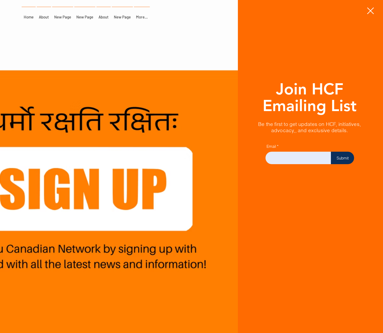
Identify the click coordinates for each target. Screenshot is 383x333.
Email (271, 146)
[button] (370, 11)
